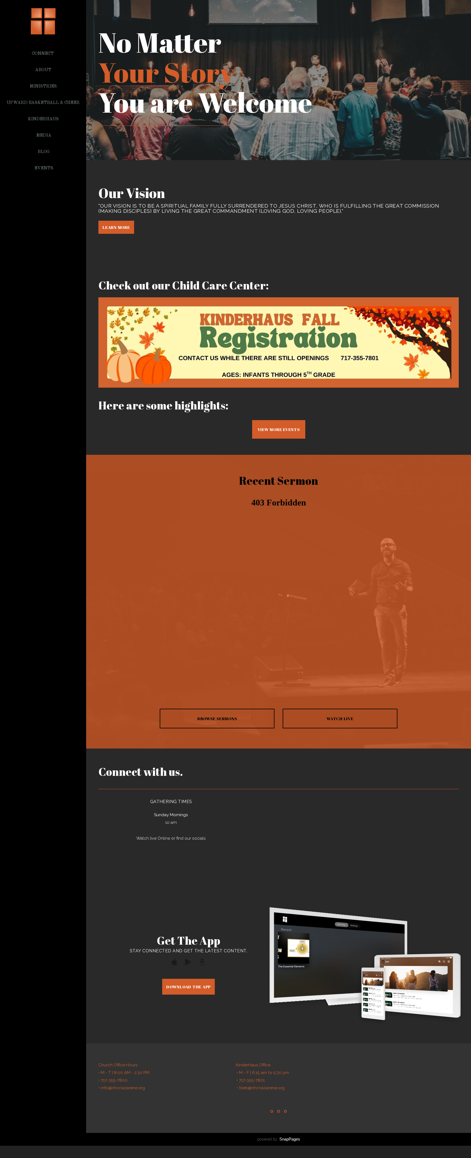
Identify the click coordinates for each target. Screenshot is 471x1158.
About (43, 70)
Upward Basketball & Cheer (44, 103)
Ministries (44, 86)
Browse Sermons (217, 718)
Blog (44, 152)
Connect (43, 54)
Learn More (116, 227)
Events (43, 168)
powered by (278, 1139)
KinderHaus (44, 119)
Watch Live (340, 718)
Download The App (188, 986)
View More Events (279, 429)
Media (43, 135)
